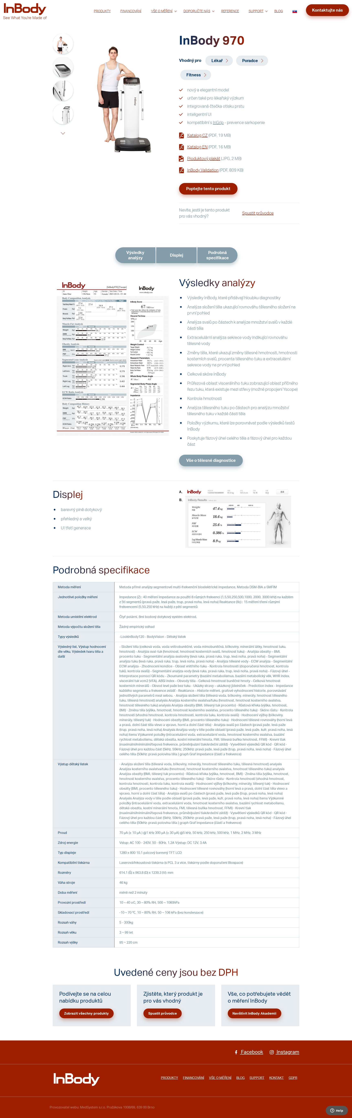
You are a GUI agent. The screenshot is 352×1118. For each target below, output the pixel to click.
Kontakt (276, 1078)
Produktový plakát (203, 159)
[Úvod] (77, 1079)
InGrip (218, 123)
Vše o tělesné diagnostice (211, 461)
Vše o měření (162, 11)
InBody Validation (203, 170)
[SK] (295, 11)
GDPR (293, 1078)
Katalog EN (197, 147)
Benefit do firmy (196, 19)
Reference (230, 11)
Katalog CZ (197, 136)
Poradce (250, 61)
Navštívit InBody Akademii (254, 1013)
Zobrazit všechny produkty (86, 1013)
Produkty (102, 11)
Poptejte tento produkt (208, 189)
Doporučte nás (197, 11)
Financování (130, 11)
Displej (176, 255)
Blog (278, 11)
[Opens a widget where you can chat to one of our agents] (337, 1111)
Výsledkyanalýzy (135, 255)
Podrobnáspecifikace (217, 255)
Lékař (217, 61)
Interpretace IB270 (166, 19)
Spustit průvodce (258, 213)
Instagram (287, 1052)
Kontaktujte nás (327, 10)
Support (256, 11)
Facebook (251, 1052)
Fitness (193, 75)
